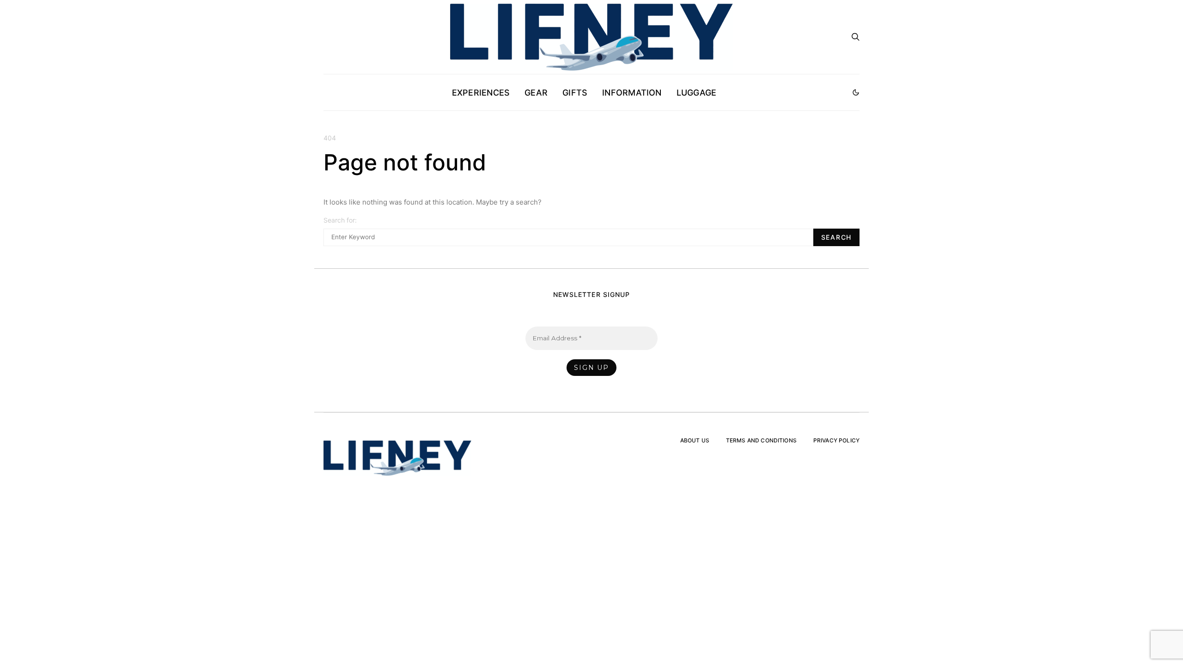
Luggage (697, 92)
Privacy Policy (836, 440)
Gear (536, 92)
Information (631, 92)
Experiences (481, 92)
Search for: (340, 220)
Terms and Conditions (761, 440)
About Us (694, 440)
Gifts (574, 92)
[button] (856, 92)
